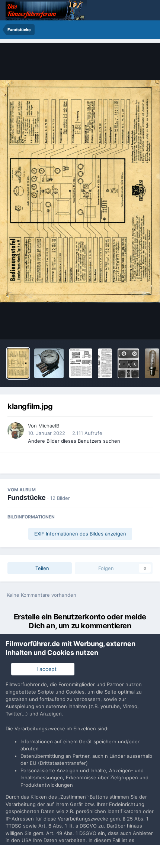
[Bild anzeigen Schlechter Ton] (152, 363)
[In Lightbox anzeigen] (80, 191)
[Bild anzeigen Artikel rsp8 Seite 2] (105, 363)
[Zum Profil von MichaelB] (15, 430)
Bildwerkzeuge (125, 326)
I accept (45, 669)
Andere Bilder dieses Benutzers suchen (74, 441)
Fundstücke (26, 497)
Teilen (41, 568)
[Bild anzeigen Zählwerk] (49, 363)
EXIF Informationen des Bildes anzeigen (80, 534)
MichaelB (48, 426)
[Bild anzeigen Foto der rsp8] (128, 363)
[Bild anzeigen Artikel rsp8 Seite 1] (80, 363)
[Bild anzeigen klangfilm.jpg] (18, 363)
